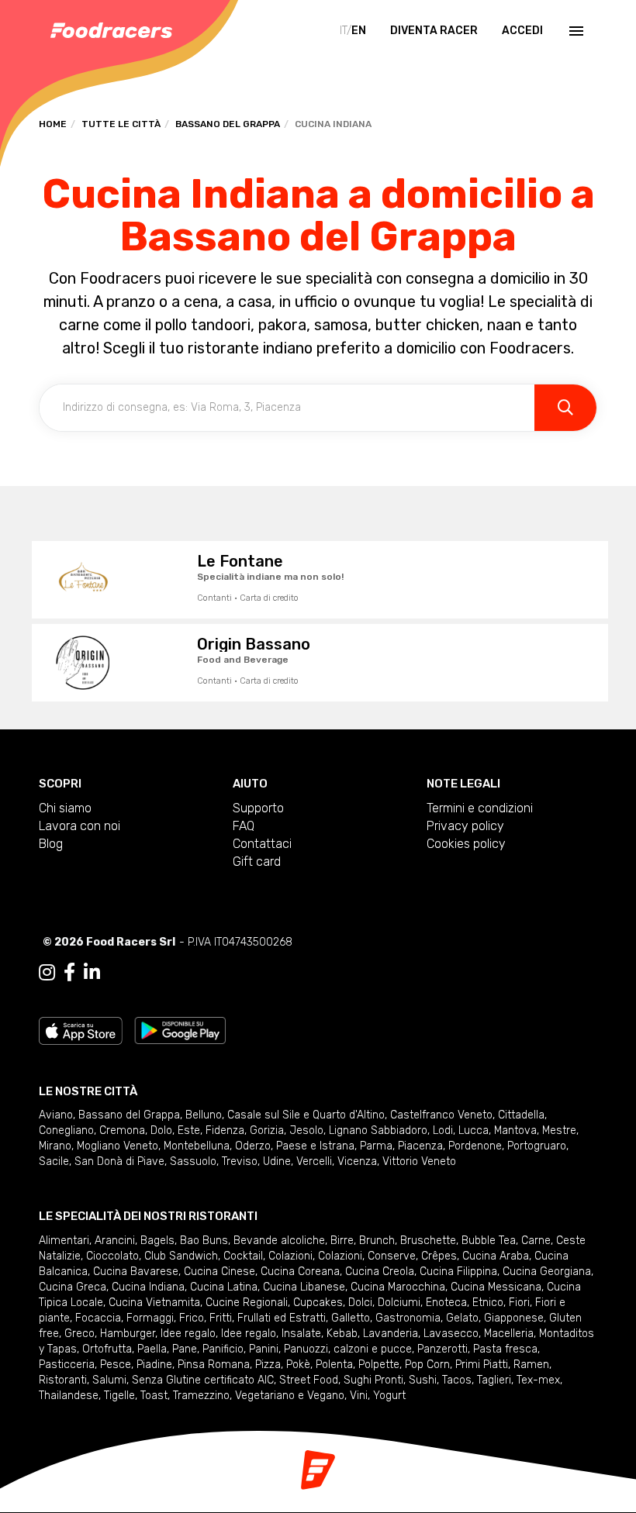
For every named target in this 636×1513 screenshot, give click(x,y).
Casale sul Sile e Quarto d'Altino (306, 1115)
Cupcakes (318, 1302)
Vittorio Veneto (419, 1161)
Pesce (115, 1364)
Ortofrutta (107, 1349)
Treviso (240, 1161)
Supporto (258, 808)
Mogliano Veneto (117, 1146)
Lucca (473, 1130)
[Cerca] (565, 407)
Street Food (308, 1380)
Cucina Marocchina (398, 1287)
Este (189, 1130)
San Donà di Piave (119, 1161)
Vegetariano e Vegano (289, 1395)
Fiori (519, 1302)
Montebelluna (197, 1146)
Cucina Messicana (496, 1287)
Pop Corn (427, 1364)
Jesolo (306, 1130)
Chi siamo (65, 808)
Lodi (443, 1130)
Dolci (360, 1302)
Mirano (55, 1146)
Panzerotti (442, 1349)
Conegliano (66, 1130)
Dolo (161, 1130)
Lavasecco (451, 1333)
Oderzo (253, 1146)
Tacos (457, 1380)
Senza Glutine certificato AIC (203, 1380)
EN (358, 30)
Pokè (298, 1364)
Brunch (377, 1240)
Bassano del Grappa (227, 124)
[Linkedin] (92, 973)
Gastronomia (408, 1318)
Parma (376, 1146)
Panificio (223, 1349)
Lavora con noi (79, 826)
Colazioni (290, 1256)
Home (53, 124)
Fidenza (225, 1130)
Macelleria (509, 1333)
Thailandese (69, 1395)
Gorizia (267, 1130)
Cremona (122, 1130)
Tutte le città (121, 124)
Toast (154, 1395)
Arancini (115, 1240)
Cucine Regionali (247, 1302)
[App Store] (81, 1029)
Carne (536, 1240)
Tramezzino (201, 1395)
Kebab (342, 1333)
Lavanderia (390, 1333)
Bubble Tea (488, 1240)
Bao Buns (204, 1240)
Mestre (559, 1130)
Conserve (392, 1256)
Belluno (203, 1115)
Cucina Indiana (148, 1287)
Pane (184, 1349)
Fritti (220, 1318)
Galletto (350, 1318)
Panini (263, 1349)
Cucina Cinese (219, 1271)
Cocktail (243, 1256)
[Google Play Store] (180, 1029)
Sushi (423, 1380)
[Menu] (574, 31)
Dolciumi (399, 1302)
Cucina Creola (379, 1271)
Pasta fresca (505, 1349)
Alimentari (64, 1240)
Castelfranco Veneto (441, 1115)
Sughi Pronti (373, 1380)
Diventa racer (434, 30)
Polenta (334, 1364)
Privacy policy (465, 826)
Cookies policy (466, 843)
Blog (51, 843)
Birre (342, 1240)
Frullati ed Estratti (281, 1318)
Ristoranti (63, 1380)
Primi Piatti (481, 1364)
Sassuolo (193, 1161)
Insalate (301, 1333)
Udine (277, 1161)
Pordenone (475, 1146)
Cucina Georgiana (547, 1271)
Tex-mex (538, 1380)
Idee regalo (188, 1333)
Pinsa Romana (214, 1364)
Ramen (531, 1364)
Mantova (515, 1130)
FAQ (243, 826)
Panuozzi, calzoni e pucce (348, 1349)
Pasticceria (67, 1364)
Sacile (54, 1161)
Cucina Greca (72, 1287)
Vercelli (314, 1161)
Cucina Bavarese (135, 1271)
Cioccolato (112, 1256)
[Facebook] (69, 973)
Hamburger (127, 1333)
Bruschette (428, 1240)
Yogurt (389, 1395)
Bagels (157, 1240)
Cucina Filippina (458, 1271)
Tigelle (119, 1395)
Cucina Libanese (304, 1287)
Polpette (378, 1364)
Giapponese (514, 1318)
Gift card (257, 861)
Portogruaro (536, 1146)
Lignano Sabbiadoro (378, 1130)
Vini (359, 1395)
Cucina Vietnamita (154, 1302)
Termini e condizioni (480, 808)
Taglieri (494, 1380)
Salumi (109, 1380)
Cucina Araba (495, 1256)
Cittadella (521, 1115)
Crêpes (439, 1256)
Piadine (154, 1364)
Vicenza (357, 1161)
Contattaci (262, 843)
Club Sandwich (181, 1256)
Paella (152, 1349)
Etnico (487, 1302)
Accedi (522, 30)
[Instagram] (47, 973)
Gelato (462, 1318)
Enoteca (446, 1302)
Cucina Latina (224, 1287)
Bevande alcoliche (279, 1240)
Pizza (268, 1364)
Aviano (56, 1115)
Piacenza (420, 1146)
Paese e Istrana (315, 1146)
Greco (79, 1333)
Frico (191, 1318)
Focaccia (98, 1318)
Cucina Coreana (300, 1271)
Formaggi (150, 1318)
